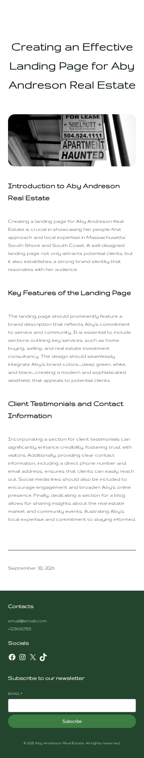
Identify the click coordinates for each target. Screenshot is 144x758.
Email (15, 694)
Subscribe (72, 721)
